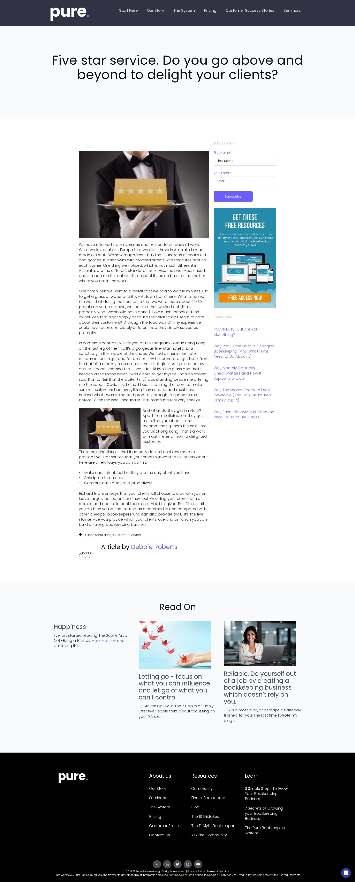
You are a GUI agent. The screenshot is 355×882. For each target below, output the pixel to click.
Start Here (128, 10)
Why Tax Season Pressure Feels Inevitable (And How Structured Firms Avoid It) (242, 395)
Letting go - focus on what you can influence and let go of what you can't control (174, 687)
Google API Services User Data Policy (229, 875)
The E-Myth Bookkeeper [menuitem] (212, 825)
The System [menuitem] (159, 807)
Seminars (292, 10)
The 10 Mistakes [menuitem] (205, 816)
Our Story (155, 10)
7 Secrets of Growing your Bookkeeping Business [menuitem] (264, 813)
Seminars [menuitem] (157, 797)
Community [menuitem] (202, 788)
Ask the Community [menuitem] (209, 835)
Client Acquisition (98, 535)
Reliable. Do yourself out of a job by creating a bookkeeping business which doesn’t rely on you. (260, 687)
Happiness (70, 626)
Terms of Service (218, 871)
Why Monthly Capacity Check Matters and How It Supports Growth (237, 373)
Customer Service (127, 535)
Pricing (210, 10)
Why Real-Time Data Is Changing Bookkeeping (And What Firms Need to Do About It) (244, 351)
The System (184, 10)
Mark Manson (103, 640)
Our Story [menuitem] (157, 788)
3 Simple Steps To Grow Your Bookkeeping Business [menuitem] (266, 793)
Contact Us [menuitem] (159, 835)
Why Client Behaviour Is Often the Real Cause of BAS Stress (244, 414)
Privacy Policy (196, 871)
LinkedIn (103, 558)
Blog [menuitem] (195, 807)
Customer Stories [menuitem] (165, 825)
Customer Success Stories (250, 10)
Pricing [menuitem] (155, 816)
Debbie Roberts (154, 546)
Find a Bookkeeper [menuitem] (208, 797)
